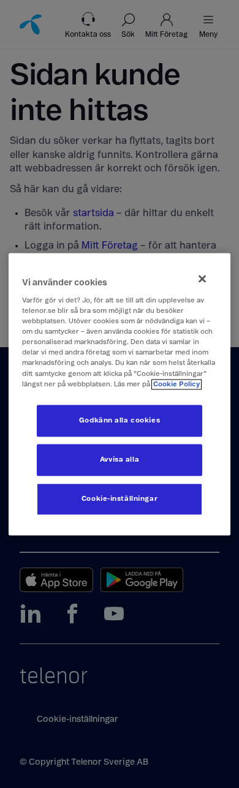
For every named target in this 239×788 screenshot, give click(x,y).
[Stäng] (202, 278)
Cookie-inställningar (119, 498)
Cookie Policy (176, 384)
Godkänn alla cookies (119, 420)
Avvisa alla (119, 459)
